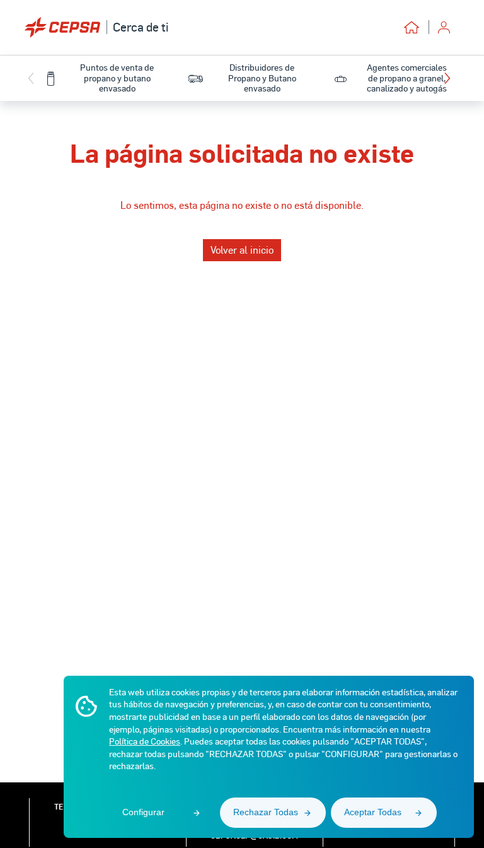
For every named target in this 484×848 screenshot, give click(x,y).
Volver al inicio (242, 249)
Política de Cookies (144, 741)
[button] (450, 78)
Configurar (143, 812)
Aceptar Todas (372, 812)
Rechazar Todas (265, 812)
